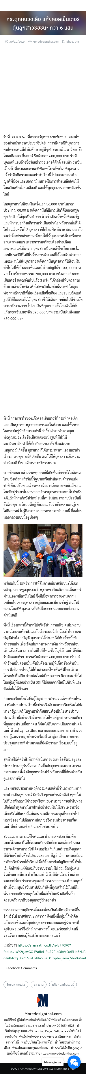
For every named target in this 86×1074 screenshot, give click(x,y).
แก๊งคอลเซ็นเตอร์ (63, 984)
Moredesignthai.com (46, 41)
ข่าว (77, 41)
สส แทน (39, 984)
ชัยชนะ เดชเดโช (15, 984)
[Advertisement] (43, 91)
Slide (69, 41)
